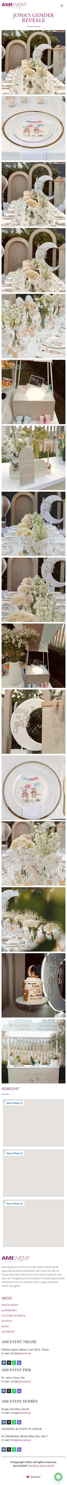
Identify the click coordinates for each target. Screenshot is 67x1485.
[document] (33, 742)
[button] (62, 742)
